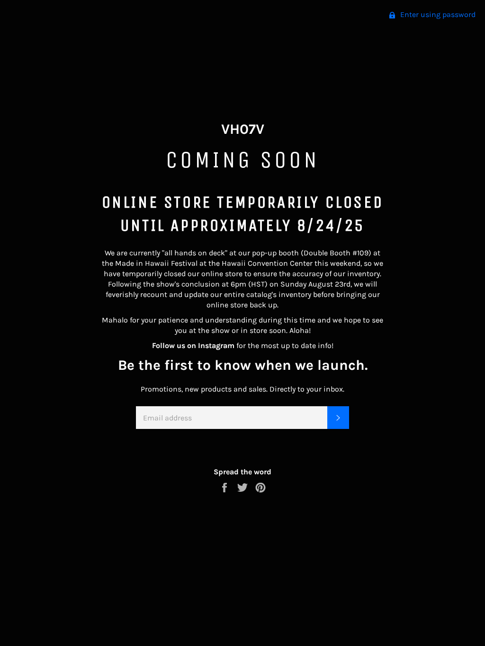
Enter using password (437, 14)
